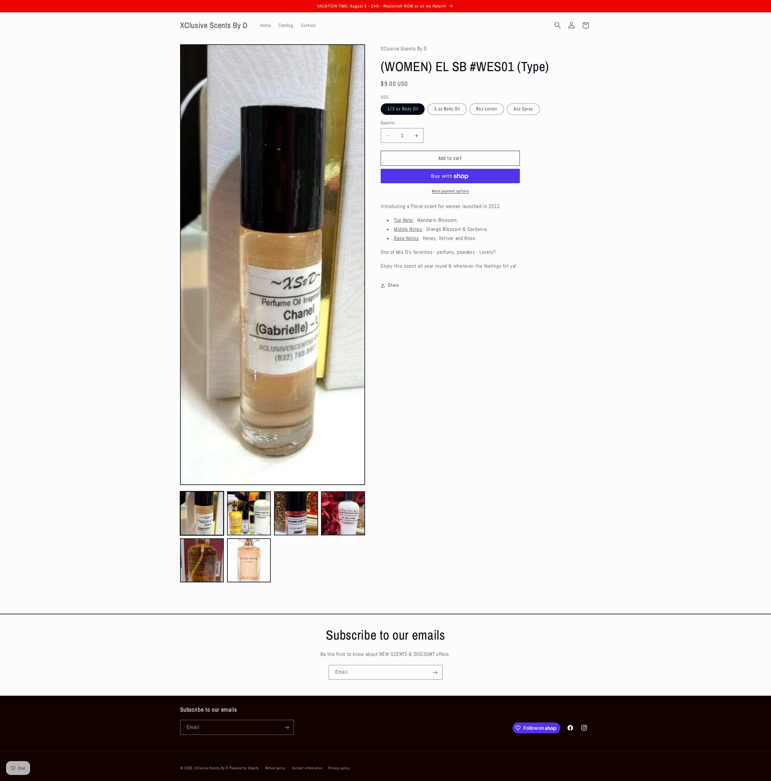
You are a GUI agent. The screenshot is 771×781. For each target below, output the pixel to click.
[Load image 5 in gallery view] (202, 560)
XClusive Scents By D (211, 768)
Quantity (388, 123)
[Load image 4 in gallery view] (343, 513)
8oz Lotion (486, 109)
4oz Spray (523, 109)
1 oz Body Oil (447, 109)
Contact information (307, 768)
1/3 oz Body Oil (402, 109)
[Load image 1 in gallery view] (202, 513)
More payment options (450, 191)
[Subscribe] (435, 672)
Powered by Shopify (244, 768)
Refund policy (275, 768)
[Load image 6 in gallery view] (249, 560)
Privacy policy (339, 768)
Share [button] (393, 285)
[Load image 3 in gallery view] (296, 513)
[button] (557, 25)
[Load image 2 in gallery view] (249, 513)
